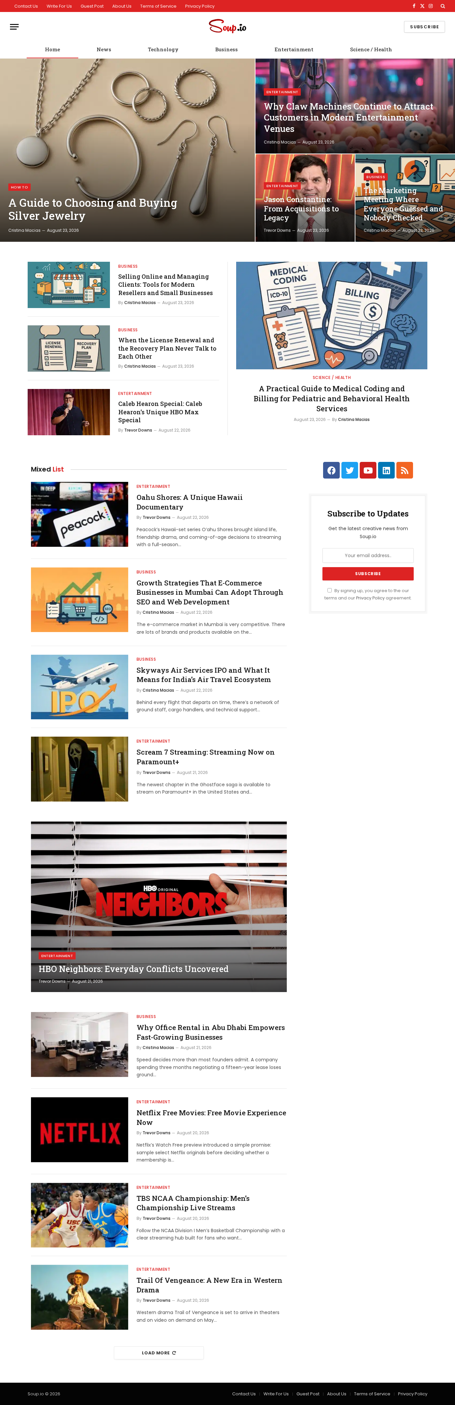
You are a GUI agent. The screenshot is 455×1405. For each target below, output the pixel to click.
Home (52, 49)
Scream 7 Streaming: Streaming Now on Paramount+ (206, 756)
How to (19, 187)
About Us (122, 6)
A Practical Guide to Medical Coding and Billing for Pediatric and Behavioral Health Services (332, 398)
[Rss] (404, 470)
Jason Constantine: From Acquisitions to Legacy (301, 208)
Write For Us (59, 6)
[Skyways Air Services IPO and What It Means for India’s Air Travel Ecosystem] (79, 687)
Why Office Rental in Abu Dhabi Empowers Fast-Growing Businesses (211, 1032)
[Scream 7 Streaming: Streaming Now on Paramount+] (79, 769)
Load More (156, 1353)
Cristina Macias (24, 230)
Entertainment (293, 49)
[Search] (442, 6)
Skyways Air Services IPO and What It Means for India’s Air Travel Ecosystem (204, 674)
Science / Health (371, 49)
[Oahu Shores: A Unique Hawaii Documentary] (79, 514)
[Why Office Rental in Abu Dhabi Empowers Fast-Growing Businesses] (79, 1044)
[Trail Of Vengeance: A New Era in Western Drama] (79, 1297)
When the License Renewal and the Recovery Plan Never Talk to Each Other (167, 348)
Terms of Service (158, 6)
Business (226, 49)
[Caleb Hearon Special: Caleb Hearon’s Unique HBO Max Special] (69, 412)
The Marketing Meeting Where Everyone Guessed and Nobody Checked (403, 204)
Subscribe (424, 27)
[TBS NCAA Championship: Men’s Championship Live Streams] (79, 1215)
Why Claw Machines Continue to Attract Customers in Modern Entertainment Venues (348, 117)
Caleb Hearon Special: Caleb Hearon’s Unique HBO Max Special (160, 412)
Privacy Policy (200, 6)
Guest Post (92, 6)
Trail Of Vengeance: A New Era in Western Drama (209, 1284)
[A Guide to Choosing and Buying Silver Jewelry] (127, 150)
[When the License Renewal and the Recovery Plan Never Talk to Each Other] (69, 348)
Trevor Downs (277, 230)
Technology (163, 49)
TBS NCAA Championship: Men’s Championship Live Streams (193, 1203)
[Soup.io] (227, 27)
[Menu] (14, 26)
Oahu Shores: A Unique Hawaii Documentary (190, 502)
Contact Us (26, 6)
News (104, 49)
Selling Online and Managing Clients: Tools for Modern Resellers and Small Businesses (165, 284)
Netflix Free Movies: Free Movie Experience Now (211, 1117)
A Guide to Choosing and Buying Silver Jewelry (92, 209)
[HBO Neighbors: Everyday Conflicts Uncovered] (159, 907)
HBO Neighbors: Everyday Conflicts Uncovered (133, 969)
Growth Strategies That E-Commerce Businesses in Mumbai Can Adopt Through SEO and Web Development (210, 592)
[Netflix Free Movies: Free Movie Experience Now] (79, 1129)
